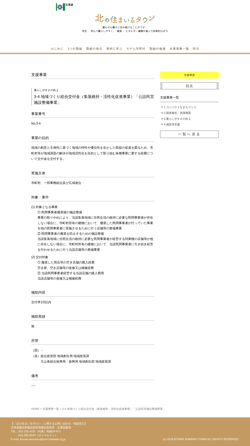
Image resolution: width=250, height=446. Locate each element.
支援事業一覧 (169, 97)
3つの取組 (75, 48)
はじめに (57, 48)
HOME (35, 408)
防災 (196, 48)
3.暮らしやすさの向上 (177, 118)
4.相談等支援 (172, 124)
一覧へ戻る (189, 134)
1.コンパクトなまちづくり (180, 107)
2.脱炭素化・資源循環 (177, 112)
